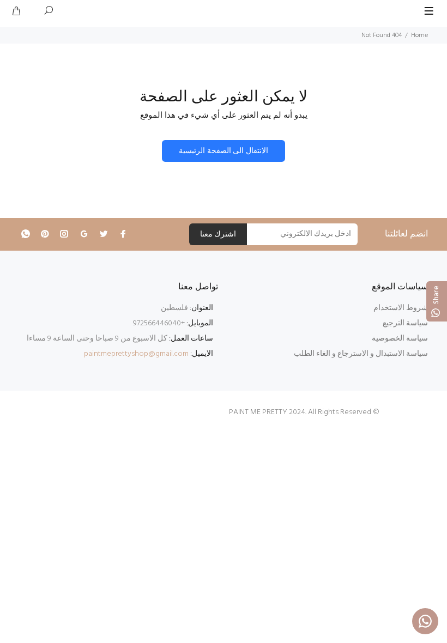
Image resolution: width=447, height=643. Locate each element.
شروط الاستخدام (400, 308)
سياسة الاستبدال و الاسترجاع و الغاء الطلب (361, 354)
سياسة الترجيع (405, 323)
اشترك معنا (218, 234)
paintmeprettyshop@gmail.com (136, 354)
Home (419, 35)
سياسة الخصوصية (400, 338)
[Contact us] (425, 621)
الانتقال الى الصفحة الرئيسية (223, 151)
